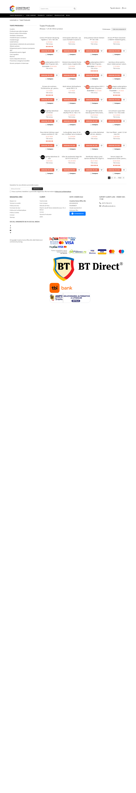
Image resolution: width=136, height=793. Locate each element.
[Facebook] (10, 226)
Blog (68, 15)
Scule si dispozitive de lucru (18, 59)
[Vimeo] (10, 233)
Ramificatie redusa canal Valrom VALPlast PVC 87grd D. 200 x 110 (94, 157)
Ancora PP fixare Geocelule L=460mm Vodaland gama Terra (116, 39)
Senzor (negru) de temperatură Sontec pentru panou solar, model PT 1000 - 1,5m (116, 157)
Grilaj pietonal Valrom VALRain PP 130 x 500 (94, 39)
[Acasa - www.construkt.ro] (20, 8)
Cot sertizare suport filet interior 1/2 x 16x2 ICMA (117, 112)
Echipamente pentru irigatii (18, 52)
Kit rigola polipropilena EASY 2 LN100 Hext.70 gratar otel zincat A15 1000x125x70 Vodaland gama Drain (49, 63)
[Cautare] (74, 8)
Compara (50, 54)
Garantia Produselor (46, 214)
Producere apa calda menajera (19, 31)
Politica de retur (14, 205)
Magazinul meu (16, 197)
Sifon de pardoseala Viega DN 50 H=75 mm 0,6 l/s (72, 157)
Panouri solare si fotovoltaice (18, 33)
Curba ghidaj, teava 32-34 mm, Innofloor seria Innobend (72, 133)
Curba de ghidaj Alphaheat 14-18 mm (49, 112)
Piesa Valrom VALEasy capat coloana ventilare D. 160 (49, 133)
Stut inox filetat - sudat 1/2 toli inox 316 (117, 133)
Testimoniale (43, 201)
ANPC (41, 217)
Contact (12, 215)
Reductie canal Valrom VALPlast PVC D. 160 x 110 (71, 112)
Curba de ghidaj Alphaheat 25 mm (49, 157)
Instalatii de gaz (14, 40)
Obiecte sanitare (14, 46)
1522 (119, 178)
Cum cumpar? (31, 15)
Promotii (41, 15)
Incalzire (12, 29)
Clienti (42, 197)
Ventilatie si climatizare (16, 35)
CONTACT (49, 15)
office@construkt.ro (108, 206)
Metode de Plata (44, 205)
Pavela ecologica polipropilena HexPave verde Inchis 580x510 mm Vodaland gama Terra (116, 87)
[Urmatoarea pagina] (123, 178)
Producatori (59, 15)
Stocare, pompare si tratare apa (19, 63)
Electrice (12, 56)
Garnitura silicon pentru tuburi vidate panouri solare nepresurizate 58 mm (116, 63)
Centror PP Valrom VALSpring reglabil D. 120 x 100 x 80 (49, 39)
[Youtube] (10, 230)
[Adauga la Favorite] (56, 51)
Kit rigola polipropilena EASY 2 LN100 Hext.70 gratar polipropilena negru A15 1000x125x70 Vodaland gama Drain (94, 63)
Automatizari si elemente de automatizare (22, 44)
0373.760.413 (107, 203)
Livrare (42, 212)
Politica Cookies (14, 212)
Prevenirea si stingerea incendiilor (20, 61)
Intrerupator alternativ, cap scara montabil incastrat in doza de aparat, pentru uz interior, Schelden (72, 39)
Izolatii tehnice (14, 42)
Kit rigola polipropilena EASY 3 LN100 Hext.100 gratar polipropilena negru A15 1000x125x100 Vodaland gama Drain (94, 87)
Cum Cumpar (43, 203)
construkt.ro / (14, 20)
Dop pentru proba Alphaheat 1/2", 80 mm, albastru (94, 133)
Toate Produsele (16, 15)
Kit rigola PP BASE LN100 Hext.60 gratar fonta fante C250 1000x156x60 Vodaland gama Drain (94, 112)
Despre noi (13, 201)
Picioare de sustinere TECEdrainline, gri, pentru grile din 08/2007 (49, 87)
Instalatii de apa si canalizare (18, 37)
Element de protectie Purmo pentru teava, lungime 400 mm (71, 63)
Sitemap (12, 217)
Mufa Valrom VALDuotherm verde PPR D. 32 (72, 87)
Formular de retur (15, 208)
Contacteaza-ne (79, 213)
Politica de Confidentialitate (63, 191)
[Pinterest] (10, 228)
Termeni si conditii (15, 203)
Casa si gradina (14, 54)
